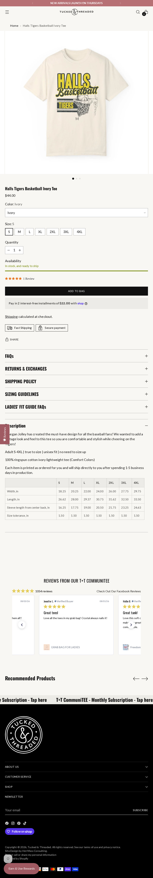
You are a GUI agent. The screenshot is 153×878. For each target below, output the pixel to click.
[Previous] (33, 3)
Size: (9, 224)
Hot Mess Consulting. (35, 850)
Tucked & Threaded (39, 847)
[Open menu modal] (7, 12)
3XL (66, 232)
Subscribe (140, 810)
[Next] (120, 3)
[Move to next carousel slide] (145, 678)
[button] (22, 625)
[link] (76, 647)
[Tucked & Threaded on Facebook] (7, 823)
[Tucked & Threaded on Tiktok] (25, 823)
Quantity (11, 242)
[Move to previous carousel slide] (136, 679)
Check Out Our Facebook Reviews (119, 591)
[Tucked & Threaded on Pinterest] (19, 823)
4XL (79, 232)
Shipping (11, 317)
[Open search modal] (138, 12)
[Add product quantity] (19, 250)
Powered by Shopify (16, 858)
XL (40, 232)
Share (14, 339)
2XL (52, 232)
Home (14, 25)
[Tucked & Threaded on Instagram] (13, 823)
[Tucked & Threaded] (76, 12)
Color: (13, 204)
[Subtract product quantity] (8, 250)
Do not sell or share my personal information (30, 854)
